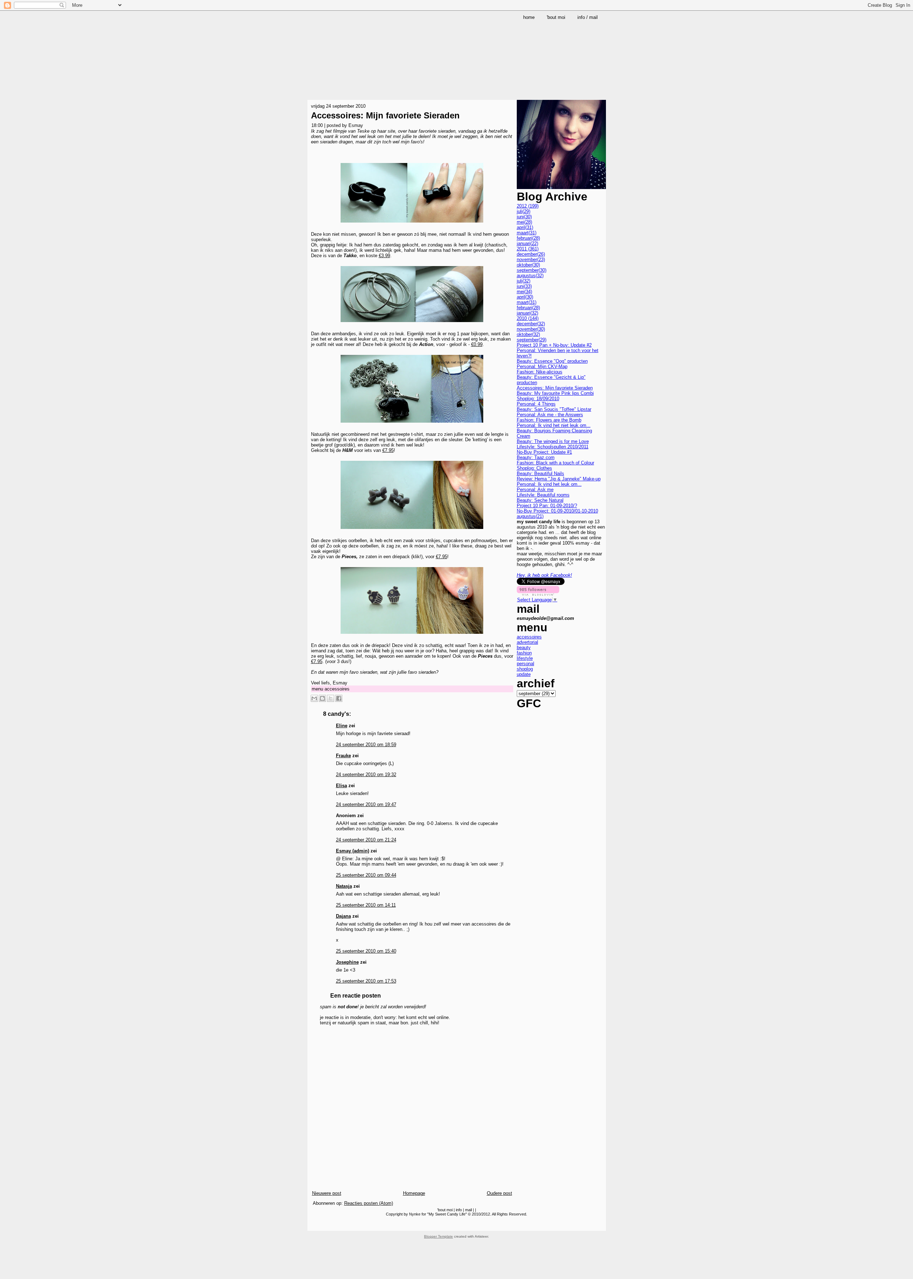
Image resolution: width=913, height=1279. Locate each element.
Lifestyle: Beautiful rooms (543, 495)
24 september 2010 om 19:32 (366, 774)
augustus (530, 275)
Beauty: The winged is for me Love (553, 441)
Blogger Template (438, 1236)
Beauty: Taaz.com (536, 457)
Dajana (343, 916)
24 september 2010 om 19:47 (366, 804)
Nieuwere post (326, 1193)
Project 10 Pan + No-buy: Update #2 (554, 345)
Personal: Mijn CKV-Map (542, 366)
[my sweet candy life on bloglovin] (538, 594)
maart (526, 232)
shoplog (525, 669)
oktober (528, 264)
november (531, 259)
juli (523, 211)
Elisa (341, 785)
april (525, 227)
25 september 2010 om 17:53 (366, 981)
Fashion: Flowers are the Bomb (549, 420)
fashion (524, 653)
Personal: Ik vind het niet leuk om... (554, 425)
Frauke (343, 755)
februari (528, 238)
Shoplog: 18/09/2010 (538, 398)
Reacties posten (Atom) (368, 1203)
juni (524, 216)
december (531, 254)
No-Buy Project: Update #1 (544, 452)
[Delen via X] (330, 698)
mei (524, 222)
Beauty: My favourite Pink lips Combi (555, 393)
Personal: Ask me (535, 489)
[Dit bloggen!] (322, 698)
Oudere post (499, 1193)
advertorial (527, 642)
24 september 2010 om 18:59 (366, 744)
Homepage (414, 1193)
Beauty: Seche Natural (540, 500)
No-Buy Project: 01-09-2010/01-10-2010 (557, 511)
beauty (524, 647)
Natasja (344, 886)
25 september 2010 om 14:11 (366, 905)
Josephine (347, 962)
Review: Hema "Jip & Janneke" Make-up (559, 478)
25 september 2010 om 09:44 (366, 875)
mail (468, 1210)
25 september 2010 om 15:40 (366, 951)
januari (527, 243)
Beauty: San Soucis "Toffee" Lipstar (554, 409)
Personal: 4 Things (536, 404)
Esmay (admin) (352, 850)
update (524, 674)
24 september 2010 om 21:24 (366, 839)
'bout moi (445, 1210)
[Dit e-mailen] (314, 698)
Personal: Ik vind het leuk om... (549, 484)
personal (525, 663)
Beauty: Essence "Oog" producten (552, 361)
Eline (341, 725)
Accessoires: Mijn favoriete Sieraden (385, 115)
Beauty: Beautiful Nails (540, 473)
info (459, 1210)
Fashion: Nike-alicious (539, 371)
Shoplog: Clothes (534, 468)
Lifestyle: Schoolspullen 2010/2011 (552, 446)
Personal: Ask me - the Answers (550, 414)
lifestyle (525, 658)
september (531, 270)
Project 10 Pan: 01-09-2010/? (547, 505)
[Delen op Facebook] (338, 698)
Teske (363, 131)
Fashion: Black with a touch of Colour (555, 462)
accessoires (337, 689)
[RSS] (314, 1225)
